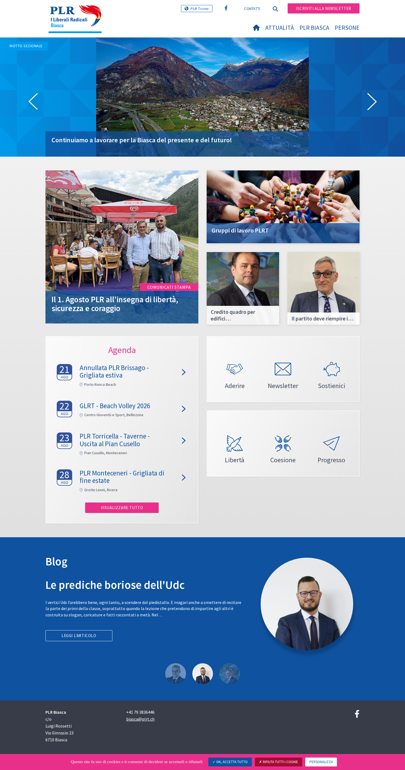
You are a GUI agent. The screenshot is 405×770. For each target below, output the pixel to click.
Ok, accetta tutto (231, 762)
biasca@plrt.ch (140, 719)
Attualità (279, 27)
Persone (347, 27)
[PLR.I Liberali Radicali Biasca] (77, 11)
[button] (33, 103)
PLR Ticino (200, 8)
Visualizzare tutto (122, 507)
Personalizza (321, 762)
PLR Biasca (314, 27)
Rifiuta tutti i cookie (280, 762)
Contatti (252, 8)
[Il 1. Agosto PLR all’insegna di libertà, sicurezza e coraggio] (121, 246)
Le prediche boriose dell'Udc (115, 585)
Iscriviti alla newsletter (323, 8)
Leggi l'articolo (78, 635)
